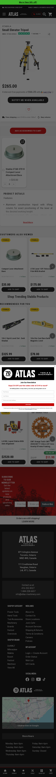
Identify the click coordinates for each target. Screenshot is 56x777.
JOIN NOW (28, 404)
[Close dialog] (54, 366)
